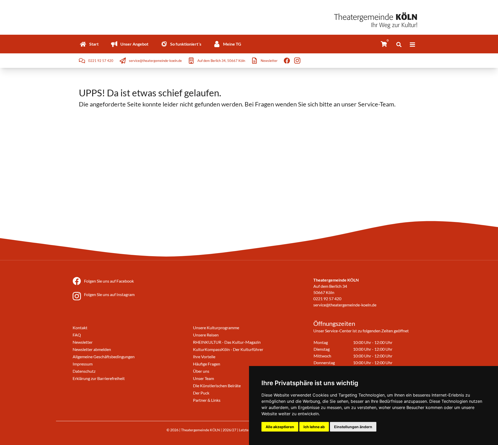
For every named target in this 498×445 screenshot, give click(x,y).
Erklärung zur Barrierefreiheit (99, 378)
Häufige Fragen (206, 363)
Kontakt (80, 327)
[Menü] (412, 44)
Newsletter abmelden (92, 349)
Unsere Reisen (206, 334)
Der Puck (201, 392)
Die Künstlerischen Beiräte (217, 385)
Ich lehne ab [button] (314, 427)
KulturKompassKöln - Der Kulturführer (228, 349)
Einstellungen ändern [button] (353, 427)
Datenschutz (84, 371)
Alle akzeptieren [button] (280, 427)
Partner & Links (206, 400)
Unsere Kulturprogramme (216, 327)
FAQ (77, 334)
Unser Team (203, 378)
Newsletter (83, 342)
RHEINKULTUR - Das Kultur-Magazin (227, 342)
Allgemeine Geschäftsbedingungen (104, 356)
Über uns (201, 371)
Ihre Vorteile (204, 356)
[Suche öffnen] (399, 44)
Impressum (83, 363)
